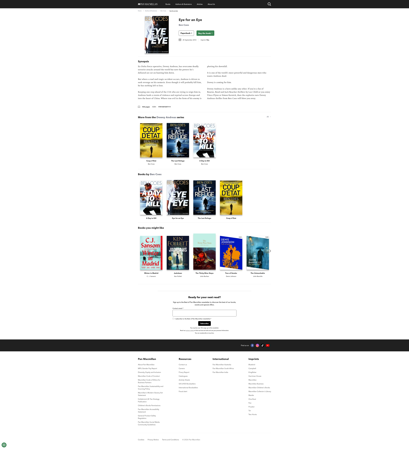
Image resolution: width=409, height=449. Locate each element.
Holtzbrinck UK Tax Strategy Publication (148, 400)
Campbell (252, 368)
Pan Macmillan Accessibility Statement (148, 410)
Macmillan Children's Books (259, 387)
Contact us (183, 365)
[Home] (148, 4)
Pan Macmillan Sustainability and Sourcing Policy (150, 387)
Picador (251, 407)
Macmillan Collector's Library (259, 391)
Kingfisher (252, 372)
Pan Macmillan (147, 359)
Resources (185, 359)
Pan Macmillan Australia (222, 365)
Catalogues (183, 376)
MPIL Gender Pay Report (147, 368)
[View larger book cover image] (157, 34)
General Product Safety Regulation (147, 417)
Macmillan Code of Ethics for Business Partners (149, 381)
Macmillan (252, 380)
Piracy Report (184, 372)
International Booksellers (188, 387)
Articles (200, 4)
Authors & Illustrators (183, 4)
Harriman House (254, 376)
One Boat (252, 399)
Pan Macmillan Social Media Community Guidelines (149, 423)
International (221, 359)
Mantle (251, 395)
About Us (211, 4)
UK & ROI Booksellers (187, 384)
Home (140, 11)
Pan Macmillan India (220, 372)
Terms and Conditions (170, 440)
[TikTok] (262, 345)
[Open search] (269, 4)
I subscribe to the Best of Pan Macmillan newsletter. (193, 319)
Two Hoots (252, 414)
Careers (182, 368)
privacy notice (190, 330)
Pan (249, 403)
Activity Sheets (184, 380)
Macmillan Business (256, 384)
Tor (249, 410)
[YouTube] (267, 345)
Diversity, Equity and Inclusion (149, 372)
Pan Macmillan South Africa (223, 368)
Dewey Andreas (166, 117)
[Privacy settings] (4, 445)
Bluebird (251, 365)
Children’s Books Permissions (149, 405)
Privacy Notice (153, 440)
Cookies (141, 440)
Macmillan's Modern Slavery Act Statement (150, 394)
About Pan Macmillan (146, 365)
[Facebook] (252, 345)
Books (168, 4)
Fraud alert (183, 391)
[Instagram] (257, 345)
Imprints (253, 359)
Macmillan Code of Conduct (149, 376)
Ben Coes (163, 11)
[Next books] (270, 250)
